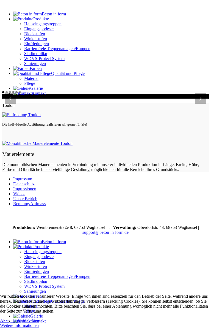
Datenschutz (24, 183)
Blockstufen (34, 33)
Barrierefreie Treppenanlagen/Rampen (57, 48)
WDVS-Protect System (44, 58)
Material (31, 78)
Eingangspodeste (39, 28)
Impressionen (24, 188)
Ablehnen (30, 320)
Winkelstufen (35, 38)
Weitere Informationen (19, 325)
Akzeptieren (10, 320)
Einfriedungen (36, 43)
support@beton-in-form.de (105, 232)
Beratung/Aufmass (29, 203)
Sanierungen (35, 63)
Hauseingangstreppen (43, 23)
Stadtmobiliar (35, 53)
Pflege (29, 83)
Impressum (22, 179)
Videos (19, 193)
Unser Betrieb (25, 198)
